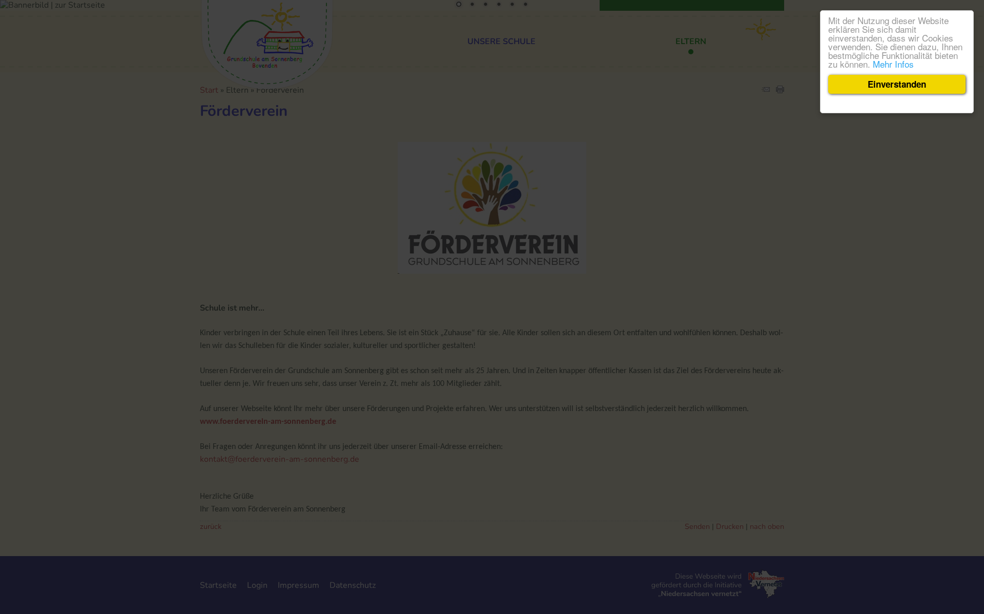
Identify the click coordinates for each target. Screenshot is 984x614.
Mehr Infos (893, 63)
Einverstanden (897, 84)
